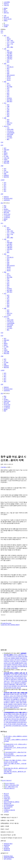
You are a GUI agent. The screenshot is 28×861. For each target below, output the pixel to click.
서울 (8, 106)
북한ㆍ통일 (10, 47)
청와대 (9, 39)
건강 (8, 91)
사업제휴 (6, 800)
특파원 (9, 76)
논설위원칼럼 (10, 132)
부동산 (5, 154)
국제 (5, 63)
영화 (5, 173)
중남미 (9, 80)
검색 (2, 31)
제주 (8, 116)
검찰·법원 (9, 52)
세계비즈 (6, 3)
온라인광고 (7, 797)
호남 (8, 114)
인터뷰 (9, 124)
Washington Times (8, 856)
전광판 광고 (7, 798)
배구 (5, 189)
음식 (8, 96)
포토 (2, 194)
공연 (8, 88)
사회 (5, 48)
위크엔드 (9, 98)
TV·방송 (6, 172)
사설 (8, 127)
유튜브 (5, 20)
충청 (8, 111)
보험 (5, 151)
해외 (8, 62)
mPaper (5, 8)
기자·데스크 (10, 131)
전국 (5, 103)
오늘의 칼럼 (10, 129)
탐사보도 (6, 24)
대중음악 (6, 175)
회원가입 (6, 12)
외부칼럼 (9, 136)
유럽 (8, 73)
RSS (5, 9)
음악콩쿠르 (7, 848)
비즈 (2, 145)
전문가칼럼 (10, 134)
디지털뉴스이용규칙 (9, 810)
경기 (8, 108)
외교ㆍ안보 (10, 43)
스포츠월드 (7, 2)
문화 (5, 81)
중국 (8, 68)
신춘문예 (6, 847)
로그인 (5, 11)
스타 (5, 170)
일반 (8, 37)
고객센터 (6, 811)
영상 (2, 203)
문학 (8, 95)
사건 (8, 60)
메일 (4, 467)
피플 (5, 118)
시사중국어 (7, 217)
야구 (5, 184)
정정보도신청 (7, 803)
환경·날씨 (9, 55)
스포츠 (2, 179)
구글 (5, 15)
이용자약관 (7, 808)
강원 (8, 109)
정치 (5, 35)
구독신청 (6, 5)
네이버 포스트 (8, 19)
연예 (2, 165)
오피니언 (6, 126)
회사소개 (6, 793)
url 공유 (8, 467)
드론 (5, 207)
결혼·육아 (9, 101)
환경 (5, 206)
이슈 (2, 142)
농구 (5, 187)
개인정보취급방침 (9, 805)
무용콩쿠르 (7, 850)
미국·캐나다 (10, 67)
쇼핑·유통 (6, 161)
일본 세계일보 (8, 859)
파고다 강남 (7, 214)
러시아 (9, 78)
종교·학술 (9, 86)
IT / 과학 (6, 156)
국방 (8, 45)
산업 (5, 348)
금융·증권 (6, 149)
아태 (8, 71)
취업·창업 (6, 163)
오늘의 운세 (7, 210)
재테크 (5, 153)
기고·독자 (9, 137)
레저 (8, 93)
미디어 (9, 85)
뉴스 (2, 32)
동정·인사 (9, 123)
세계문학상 (7, 845)
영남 (8, 113)
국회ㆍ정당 (10, 40)
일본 (8, 70)
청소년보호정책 (8, 806)
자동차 (5, 159)
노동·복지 (9, 53)
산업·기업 (6, 158)
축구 (5, 186)
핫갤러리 (6, 196)
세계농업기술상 (8, 843)
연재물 (5, 26)
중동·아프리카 (11, 75)
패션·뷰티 (9, 99)
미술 (8, 90)
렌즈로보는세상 (8, 198)
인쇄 (2, 467)
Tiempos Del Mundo (9, 857)
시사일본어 (7, 215)
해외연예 (6, 177)
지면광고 (6, 795)
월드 (8, 139)
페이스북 (6, 17)
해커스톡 (6, 212)
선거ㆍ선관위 (10, 42)
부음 (8, 121)
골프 (5, 191)
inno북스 (6, 209)
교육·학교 (9, 58)
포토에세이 (7, 200)
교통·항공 (9, 57)
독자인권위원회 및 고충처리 (11, 801)
